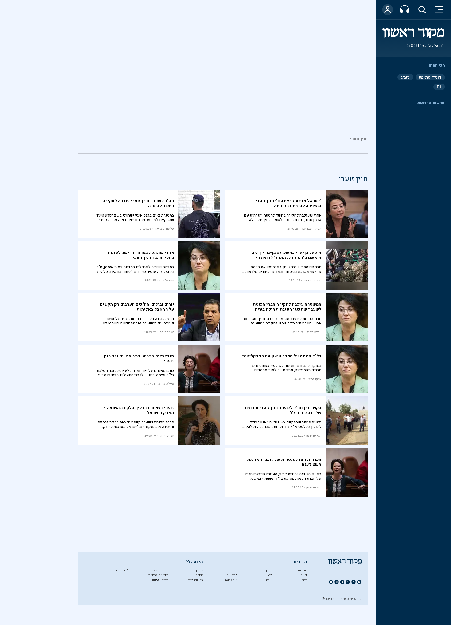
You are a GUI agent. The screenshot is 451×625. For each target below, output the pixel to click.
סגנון (234, 570)
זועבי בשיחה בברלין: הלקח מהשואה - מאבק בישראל (139, 410)
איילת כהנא (166, 383)
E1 (439, 87)
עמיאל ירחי (166, 280)
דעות (303, 575)
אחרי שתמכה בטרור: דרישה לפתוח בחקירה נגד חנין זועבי (141, 255)
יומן (304, 580)
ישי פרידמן (166, 332)
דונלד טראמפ (430, 77)
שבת (269, 580)
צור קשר (197, 570)
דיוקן (269, 570)
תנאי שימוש (160, 580)
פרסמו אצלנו (159, 570)
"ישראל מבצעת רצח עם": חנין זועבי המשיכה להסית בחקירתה (289, 203)
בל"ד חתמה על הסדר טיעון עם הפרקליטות (281, 356)
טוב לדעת (231, 580)
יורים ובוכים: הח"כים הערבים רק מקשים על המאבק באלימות (137, 306)
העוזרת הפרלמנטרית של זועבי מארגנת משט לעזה (284, 462)
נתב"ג (405, 77)
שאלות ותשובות (122, 570)
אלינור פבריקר (311, 228)
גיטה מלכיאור (312, 280)
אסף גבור (314, 379)
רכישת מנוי (195, 580)
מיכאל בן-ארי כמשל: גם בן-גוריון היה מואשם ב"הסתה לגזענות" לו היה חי (287, 255)
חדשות (302, 570)
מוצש (268, 575)
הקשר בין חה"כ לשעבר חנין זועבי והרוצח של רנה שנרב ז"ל (283, 410)
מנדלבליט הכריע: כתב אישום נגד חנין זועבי (139, 358)
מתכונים (232, 575)
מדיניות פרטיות (158, 575)
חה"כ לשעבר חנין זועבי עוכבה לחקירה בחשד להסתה (138, 203)
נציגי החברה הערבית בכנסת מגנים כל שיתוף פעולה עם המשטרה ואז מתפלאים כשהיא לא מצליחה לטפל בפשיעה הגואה (138, 321)
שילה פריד (314, 332)
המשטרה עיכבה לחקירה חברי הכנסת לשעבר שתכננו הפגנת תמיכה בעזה (287, 306)
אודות (199, 575)
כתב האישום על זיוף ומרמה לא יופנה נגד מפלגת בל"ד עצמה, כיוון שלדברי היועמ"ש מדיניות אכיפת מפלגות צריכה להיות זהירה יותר (135, 372)
